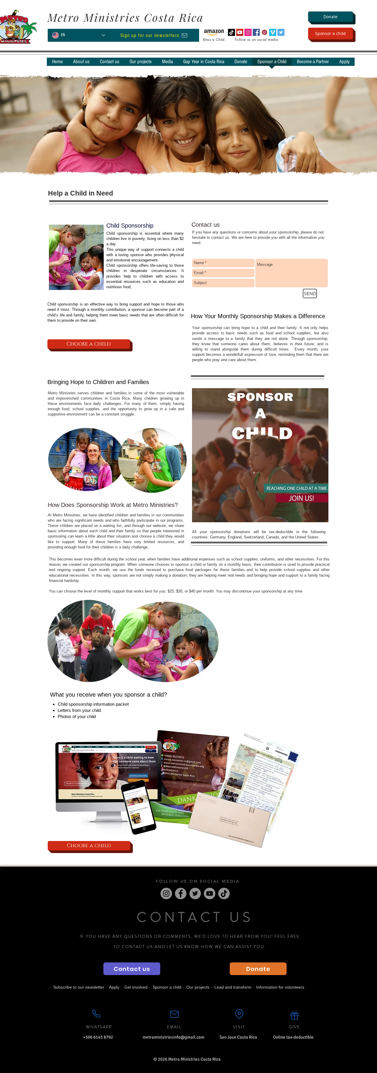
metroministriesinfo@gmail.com (173, 1037)
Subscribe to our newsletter (78, 987)
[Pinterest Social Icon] (264, 32)
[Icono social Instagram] (248, 32)
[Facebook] (180, 893)
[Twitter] (195, 893)
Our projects (197, 987)
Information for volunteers (280, 987)
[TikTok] (231, 32)
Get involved (136, 987)
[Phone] (96, 1014)
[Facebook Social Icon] (256, 32)
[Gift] (294, 1015)
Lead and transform (232, 987)
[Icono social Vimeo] (272, 32)
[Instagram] (166, 893)
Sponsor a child (167, 987)
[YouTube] (209, 893)
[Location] (239, 1014)
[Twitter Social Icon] (281, 32)
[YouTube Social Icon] (239, 32)
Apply (114, 987)
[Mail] (174, 1014)
